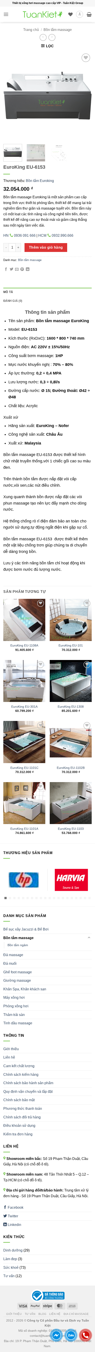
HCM (55, 235)
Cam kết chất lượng (18, 1066)
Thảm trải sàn (14, 1015)
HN (19, 235)
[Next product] (43, 37)
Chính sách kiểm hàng (20, 1074)
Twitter (12, 1216)
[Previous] (11, 96)
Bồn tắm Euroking (40, 181)
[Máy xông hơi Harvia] (71, 880)
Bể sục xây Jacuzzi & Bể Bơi (26, 929)
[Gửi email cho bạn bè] (17, 269)
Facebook (15, 1207)
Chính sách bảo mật (19, 1100)
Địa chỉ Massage (76, 1314)
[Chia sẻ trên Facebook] (6, 269)
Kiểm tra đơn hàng (17, 1134)
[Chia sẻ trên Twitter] (11, 269)
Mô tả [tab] (8, 292)
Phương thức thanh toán (22, 1108)
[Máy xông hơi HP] (23, 880)
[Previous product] (51, 37)
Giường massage (17, 980)
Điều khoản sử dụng (19, 1125)
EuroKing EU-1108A (24, 645)
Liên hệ (9, 1057)
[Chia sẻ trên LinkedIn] (27, 269)
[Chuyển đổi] (89, 937)
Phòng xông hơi (15, 1006)
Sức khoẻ (11, 1267)
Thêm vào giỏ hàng (46, 247)
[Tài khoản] (79, 14)
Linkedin (14, 1225)
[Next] (84, 96)
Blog (42, 1314)
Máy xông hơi (14, 997)
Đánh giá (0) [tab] (12, 301)
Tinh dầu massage (17, 1023)
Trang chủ (31, 30)
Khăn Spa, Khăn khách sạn (24, 989)
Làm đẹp (10, 1259)
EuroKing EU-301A (24, 706)
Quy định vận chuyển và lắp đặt (28, 1091)
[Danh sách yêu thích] (70, 14)
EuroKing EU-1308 (71, 706)
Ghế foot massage (17, 972)
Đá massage (13, 955)
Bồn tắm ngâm (18, 945)
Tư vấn (9, 1276)
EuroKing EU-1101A (24, 828)
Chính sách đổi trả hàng (22, 1117)
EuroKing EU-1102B (71, 768)
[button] (6, 14)
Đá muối (10, 963)
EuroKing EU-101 (71, 645)
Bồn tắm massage (58, 30)
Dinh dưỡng (13, 1250)
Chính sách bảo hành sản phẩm (28, 1083)
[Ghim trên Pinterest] (22, 269)
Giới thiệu (11, 1049)
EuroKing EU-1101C (24, 768)
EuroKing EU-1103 (71, 828)
